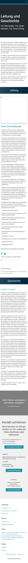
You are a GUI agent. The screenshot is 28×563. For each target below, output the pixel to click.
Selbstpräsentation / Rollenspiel (9, 510)
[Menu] (26, 2)
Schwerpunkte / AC (5, 508)
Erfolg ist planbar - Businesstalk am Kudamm (12, 536)
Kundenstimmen (5, 521)
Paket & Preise (5, 513)
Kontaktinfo (4, 547)
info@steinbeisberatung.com (9, 443)
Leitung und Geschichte (6, 524)
